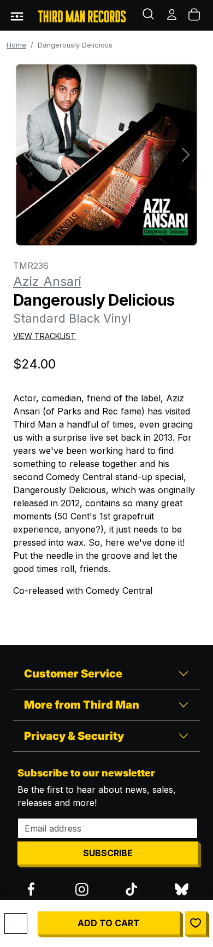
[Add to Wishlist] (195, 922)
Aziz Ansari (47, 281)
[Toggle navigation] (17, 15)
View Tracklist (44, 336)
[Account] (172, 15)
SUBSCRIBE (108, 852)
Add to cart (109, 922)
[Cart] (195, 15)
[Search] (149, 15)
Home (16, 45)
